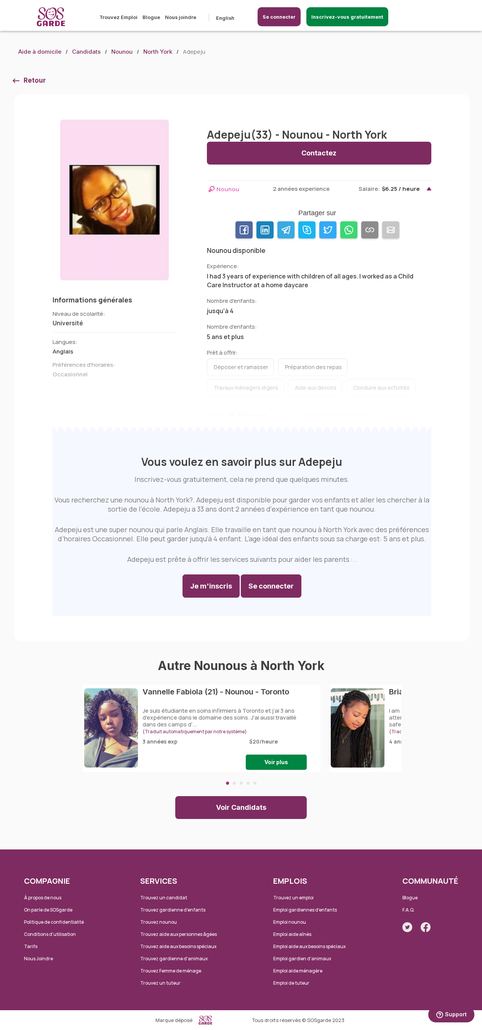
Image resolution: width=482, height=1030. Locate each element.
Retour (35, 80)
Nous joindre (180, 17)
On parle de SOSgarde (48, 910)
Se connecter (279, 17)
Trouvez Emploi (118, 17)
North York (157, 51)
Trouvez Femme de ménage (170, 971)
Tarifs (30, 946)
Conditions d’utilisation (50, 934)
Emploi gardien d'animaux (302, 958)
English (225, 18)
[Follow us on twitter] (407, 927)
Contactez (318, 153)
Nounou (122, 51)
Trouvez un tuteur (160, 983)
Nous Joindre (38, 958)
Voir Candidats (241, 807)
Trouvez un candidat (163, 897)
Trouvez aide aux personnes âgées (178, 934)
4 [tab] (248, 783)
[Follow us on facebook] (426, 927)
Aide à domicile (39, 51)
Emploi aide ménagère (297, 971)
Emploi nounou (289, 922)
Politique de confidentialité (54, 922)
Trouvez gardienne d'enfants (172, 910)
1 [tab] (227, 783)
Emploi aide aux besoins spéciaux (309, 946)
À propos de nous (42, 897)
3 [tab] (241, 783)
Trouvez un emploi (293, 897)
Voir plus (276, 762)
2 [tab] (234, 783)
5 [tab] (254, 783)
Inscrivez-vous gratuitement (347, 17)
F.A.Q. (408, 910)
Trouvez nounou (158, 922)
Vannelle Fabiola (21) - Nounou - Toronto (216, 691)
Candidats (86, 51)
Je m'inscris (211, 586)
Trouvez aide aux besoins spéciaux (178, 946)
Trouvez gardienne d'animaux (174, 958)
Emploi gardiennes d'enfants (305, 910)
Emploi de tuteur (291, 983)
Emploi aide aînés (292, 934)
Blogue (151, 17)
